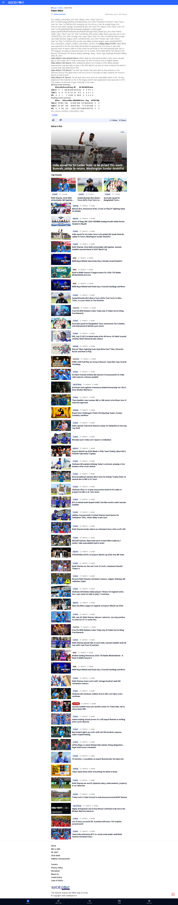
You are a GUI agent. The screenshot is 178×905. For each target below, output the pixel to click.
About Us (55, 874)
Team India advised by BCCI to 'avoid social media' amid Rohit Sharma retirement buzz (97, 835)
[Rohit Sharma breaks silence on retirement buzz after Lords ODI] (61, 527)
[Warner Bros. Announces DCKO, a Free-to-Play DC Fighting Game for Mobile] (61, 208)
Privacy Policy (57, 867)
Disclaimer (55, 871)
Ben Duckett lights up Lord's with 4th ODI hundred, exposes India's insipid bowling (96, 733)
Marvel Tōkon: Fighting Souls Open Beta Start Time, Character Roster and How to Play (97, 350)
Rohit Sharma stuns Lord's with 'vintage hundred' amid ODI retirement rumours (96, 682)
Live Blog (76, 704)
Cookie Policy (56, 877)
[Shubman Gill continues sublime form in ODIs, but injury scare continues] (61, 693)
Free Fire (76, 308)
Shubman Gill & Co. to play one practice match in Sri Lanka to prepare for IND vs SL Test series (97, 490)
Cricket (54, 115)
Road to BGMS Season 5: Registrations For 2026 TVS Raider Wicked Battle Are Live (96, 273)
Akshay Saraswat (60, 14)
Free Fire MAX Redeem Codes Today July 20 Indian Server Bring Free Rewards (98, 631)
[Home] (16, 2)
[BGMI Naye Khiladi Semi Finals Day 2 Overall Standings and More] (61, 668)
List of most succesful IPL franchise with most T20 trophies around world (97, 822)
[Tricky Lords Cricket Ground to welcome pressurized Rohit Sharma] (61, 795)
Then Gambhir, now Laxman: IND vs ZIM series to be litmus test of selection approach (99, 401)
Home (53, 845)
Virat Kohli (55, 855)
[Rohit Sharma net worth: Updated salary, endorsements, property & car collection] (61, 782)
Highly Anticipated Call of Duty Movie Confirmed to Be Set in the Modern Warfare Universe (98, 809)
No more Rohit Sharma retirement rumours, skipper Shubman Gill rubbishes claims (98, 580)
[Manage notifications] (173, 894)
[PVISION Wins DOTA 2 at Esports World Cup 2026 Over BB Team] (61, 553)
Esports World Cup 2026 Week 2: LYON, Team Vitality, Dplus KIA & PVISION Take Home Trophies (99, 452)
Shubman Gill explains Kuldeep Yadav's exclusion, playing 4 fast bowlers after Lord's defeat (98, 465)
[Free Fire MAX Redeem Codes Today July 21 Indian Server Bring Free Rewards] (61, 310)
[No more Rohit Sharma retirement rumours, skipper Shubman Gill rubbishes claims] (61, 578)
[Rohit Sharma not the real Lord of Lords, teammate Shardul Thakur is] (61, 565)
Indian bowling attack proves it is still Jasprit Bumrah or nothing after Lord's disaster (98, 720)
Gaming (75, 206)
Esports (75, 219)
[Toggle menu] (3, 2)
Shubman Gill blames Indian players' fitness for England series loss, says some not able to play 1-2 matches (98, 592)
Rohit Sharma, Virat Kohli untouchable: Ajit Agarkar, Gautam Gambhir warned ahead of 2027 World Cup (62, 199)
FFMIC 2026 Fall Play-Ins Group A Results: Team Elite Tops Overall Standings (99, 363)
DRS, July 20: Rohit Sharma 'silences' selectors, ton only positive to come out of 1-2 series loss (98, 618)
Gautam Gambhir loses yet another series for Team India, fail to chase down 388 (98, 707)
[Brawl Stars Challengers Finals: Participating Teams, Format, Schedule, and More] (61, 412)
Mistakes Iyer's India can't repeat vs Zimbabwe (91, 439)
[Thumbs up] (53, 120)
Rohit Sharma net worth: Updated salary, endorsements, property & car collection (99, 784)
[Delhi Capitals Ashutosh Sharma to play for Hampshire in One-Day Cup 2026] (61, 425)
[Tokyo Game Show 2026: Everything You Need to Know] (61, 770)
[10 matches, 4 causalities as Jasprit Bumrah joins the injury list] (61, 757)
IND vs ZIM (58, 903)
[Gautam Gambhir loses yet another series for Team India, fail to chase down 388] (61, 706)
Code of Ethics (57, 880)
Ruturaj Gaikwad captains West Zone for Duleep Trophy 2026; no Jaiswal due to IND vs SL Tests (99, 478)
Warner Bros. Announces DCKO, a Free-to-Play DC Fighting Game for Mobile (98, 209)
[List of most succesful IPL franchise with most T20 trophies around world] (61, 821)
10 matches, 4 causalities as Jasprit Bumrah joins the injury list (98, 759)
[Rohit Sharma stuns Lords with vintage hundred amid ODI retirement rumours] (61, 680)
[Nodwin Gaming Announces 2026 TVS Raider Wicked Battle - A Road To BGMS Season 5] (61, 655)
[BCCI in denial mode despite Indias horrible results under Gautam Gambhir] (61, 502)
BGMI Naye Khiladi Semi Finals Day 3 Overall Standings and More (98, 286)
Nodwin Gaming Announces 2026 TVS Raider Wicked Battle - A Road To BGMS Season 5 (97, 656)
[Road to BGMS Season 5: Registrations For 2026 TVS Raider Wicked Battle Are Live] (61, 272)
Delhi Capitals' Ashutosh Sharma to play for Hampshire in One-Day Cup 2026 (99, 426)
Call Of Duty (77, 384)
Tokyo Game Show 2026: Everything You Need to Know (94, 771)
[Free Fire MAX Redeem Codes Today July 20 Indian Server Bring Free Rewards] (61, 629)
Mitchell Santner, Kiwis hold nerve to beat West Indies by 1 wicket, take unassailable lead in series (96, 541)
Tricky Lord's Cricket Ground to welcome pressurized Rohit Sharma (99, 797)
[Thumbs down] (60, 120)
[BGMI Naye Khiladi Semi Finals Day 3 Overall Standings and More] (61, 285)
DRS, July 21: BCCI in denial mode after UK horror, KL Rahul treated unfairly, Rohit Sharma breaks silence (99, 337)
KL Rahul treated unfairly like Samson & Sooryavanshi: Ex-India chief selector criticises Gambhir (98, 375)
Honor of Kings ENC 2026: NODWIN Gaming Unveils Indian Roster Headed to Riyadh (98, 222)
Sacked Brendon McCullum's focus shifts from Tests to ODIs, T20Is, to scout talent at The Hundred (88, 199)
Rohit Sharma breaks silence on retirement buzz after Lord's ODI (98, 529)
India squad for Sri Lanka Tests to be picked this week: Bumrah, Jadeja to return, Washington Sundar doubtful (88, 166)
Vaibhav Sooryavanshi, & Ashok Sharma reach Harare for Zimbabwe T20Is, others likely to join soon (95, 516)
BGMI (74, 258)
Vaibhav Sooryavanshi (60, 858)
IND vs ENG (55, 849)
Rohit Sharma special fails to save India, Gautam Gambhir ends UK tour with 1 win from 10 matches (99, 644)
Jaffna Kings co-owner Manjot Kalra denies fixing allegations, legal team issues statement (97, 746)
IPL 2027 (54, 852)
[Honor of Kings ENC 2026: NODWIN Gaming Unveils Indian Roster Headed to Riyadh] (61, 221)
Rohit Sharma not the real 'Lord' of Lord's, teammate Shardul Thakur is (97, 567)
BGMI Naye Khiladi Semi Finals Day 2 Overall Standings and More (98, 669)
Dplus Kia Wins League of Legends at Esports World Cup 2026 (97, 605)
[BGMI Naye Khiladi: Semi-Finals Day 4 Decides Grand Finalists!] (61, 259)
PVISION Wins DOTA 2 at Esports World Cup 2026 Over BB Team (98, 554)
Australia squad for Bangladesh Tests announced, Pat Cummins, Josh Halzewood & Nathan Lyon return (114, 199)
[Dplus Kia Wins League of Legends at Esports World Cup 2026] (61, 604)
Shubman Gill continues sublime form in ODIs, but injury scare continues (97, 695)
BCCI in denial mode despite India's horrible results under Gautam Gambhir (99, 503)
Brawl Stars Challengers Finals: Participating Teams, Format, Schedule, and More (97, 414)
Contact (54, 864)
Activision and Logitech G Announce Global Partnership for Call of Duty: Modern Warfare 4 (99, 388)
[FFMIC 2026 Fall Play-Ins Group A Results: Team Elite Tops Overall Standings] (61, 361)
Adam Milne (105, 43)
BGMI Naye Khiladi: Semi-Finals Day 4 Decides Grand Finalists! (97, 261)
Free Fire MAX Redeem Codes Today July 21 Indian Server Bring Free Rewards (98, 312)
